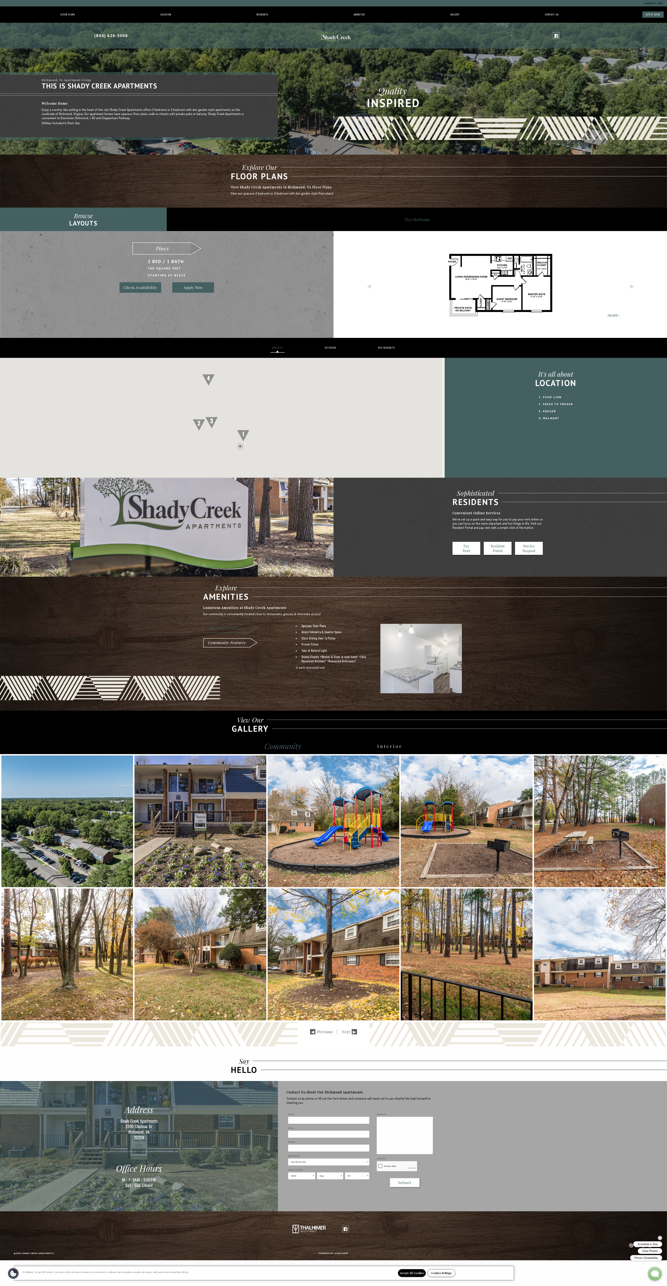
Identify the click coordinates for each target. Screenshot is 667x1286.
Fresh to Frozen (558, 404)
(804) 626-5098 (111, 35)
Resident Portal (498, 548)
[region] (264, 1273)
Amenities (359, 14)
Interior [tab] (389, 746)
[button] (240, 447)
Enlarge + (614, 315)
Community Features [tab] (227, 642)
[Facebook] (556, 35)
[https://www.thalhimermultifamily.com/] (309, 1228)
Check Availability (140, 287)
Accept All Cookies (412, 1273)
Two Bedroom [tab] (417, 219)
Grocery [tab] (277, 347)
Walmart (551, 418)
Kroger (549, 411)
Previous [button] (368, 284)
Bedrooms (294, 1156)
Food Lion (552, 397)
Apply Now (653, 14)
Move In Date (295, 1170)
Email (291, 1128)
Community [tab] (283, 746)
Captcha (381, 1158)
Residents (262, 14)
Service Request (529, 548)
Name (291, 1114)
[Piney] (500, 284)
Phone (292, 1142)
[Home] (333, 35)
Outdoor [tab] (330, 347)
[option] (333, 284)
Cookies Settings (441, 1273)
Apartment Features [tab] (227, 628)
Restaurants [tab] (386, 347)
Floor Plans (67, 14)
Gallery (455, 14)
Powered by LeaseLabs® (333, 1253)
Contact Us (552, 14)
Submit (404, 1182)
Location (165, 14)
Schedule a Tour (653, 3)
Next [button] (632, 284)
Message (382, 1114)
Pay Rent (466, 548)
